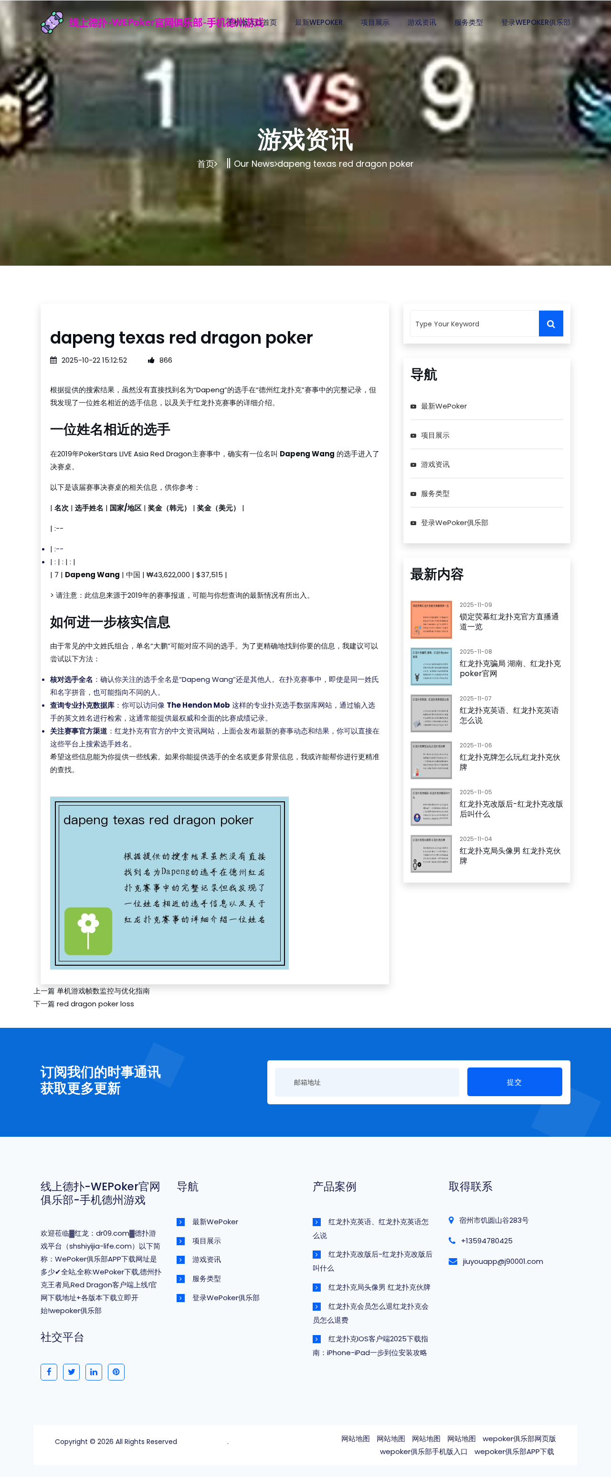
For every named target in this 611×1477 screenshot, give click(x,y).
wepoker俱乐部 (203, 1441)
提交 (514, 1082)
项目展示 (375, 22)
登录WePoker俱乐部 (535, 22)
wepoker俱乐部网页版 (519, 1439)
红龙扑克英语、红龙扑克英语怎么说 (509, 715)
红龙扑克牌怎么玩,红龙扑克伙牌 (510, 762)
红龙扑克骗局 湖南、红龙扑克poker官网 (510, 668)
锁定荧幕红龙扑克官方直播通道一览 (509, 621)
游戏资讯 (422, 22)
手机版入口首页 (252, 22)
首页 (205, 164)
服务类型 (468, 22)
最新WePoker (319, 22)
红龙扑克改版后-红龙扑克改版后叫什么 (511, 808)
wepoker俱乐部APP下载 (514, 1451)
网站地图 (355, 1439)
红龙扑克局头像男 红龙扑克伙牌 (510, 855)
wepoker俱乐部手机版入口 (424, 1451)
